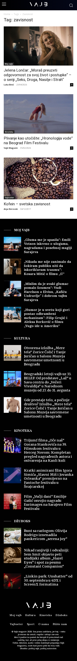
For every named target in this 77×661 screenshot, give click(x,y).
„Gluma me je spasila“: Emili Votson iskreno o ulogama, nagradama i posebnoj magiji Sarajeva (48, 246)
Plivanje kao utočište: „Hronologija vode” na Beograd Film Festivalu (38, 140)
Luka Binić (9, 84)
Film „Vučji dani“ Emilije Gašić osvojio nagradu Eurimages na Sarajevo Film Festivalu (48, 502)
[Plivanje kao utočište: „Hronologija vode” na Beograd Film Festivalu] (38, 113)
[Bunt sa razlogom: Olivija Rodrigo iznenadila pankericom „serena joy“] (12, 536)
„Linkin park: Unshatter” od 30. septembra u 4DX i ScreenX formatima (48, 580)
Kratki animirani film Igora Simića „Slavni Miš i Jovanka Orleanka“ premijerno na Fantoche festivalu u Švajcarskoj (48, 478)
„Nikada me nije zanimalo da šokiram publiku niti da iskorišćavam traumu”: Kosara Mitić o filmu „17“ (47, 267)
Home (7, 14)
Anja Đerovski (11, 209)
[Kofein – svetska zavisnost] (38, 178)
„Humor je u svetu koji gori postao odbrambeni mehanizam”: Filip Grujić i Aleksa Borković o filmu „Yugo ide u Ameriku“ (47, 318)
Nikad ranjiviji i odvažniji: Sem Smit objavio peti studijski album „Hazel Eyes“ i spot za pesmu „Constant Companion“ (46, 558)
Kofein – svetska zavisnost (27, 204)
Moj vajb (9, 64)
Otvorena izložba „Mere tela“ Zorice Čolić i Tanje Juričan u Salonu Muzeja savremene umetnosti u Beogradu (45, 356)
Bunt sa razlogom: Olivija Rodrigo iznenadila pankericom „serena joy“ (45, 535)
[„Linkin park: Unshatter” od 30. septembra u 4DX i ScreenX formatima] (12, 581)
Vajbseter (9, 197)
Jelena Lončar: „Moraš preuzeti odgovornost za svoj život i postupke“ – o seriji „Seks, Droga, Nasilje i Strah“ (37, 75)
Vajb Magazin (11, 147)
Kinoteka (9, 132)
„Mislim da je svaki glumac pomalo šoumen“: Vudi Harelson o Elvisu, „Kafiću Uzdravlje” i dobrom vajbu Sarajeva (46, 292)
